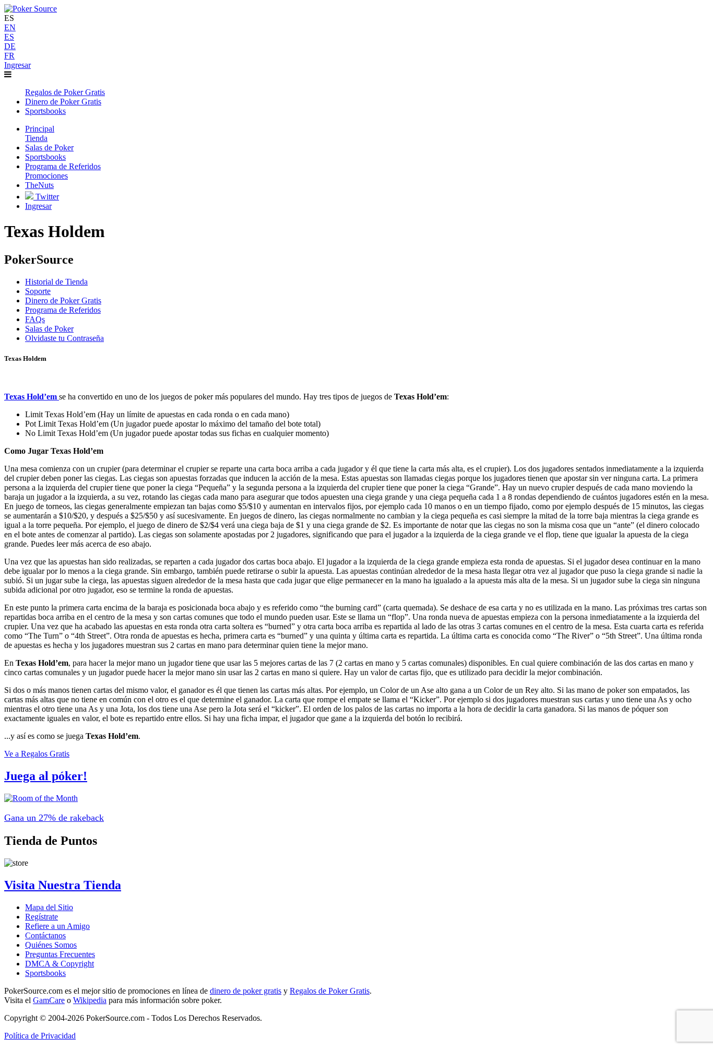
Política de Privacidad (40, 1035)
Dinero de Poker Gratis (63, 300)
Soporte (38, 291)
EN (10, 27)
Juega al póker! (45, 776)
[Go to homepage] (30, 8)
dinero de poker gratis (245, 990)
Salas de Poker (49, 328)
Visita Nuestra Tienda (62, 885)
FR (9, 55)
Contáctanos (45, 935)
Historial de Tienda (56, 281)
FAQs (35, 319)
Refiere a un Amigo (57, 926)
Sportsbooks (45, 973)
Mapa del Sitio (49, 907)
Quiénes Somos (51, 944)
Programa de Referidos (63, 309)
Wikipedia (89, 1000)
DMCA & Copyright (59, 963)
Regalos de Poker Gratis (330, 990)
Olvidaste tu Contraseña (64, 338)
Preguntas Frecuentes (60, 954)
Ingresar (17, 65)
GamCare (49, 1000)
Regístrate (41, 916)
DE (10, 46)
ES (9, 36)
